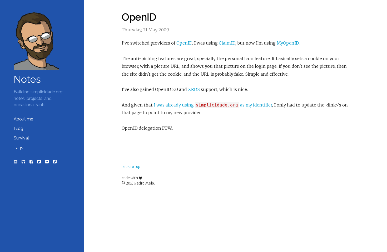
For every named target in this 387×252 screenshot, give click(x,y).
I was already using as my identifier (213, 105)
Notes (27, 79)
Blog (18, 128)
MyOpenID (288, 43)
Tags (18, 147)
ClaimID (227, 43)
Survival (21, 137)
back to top (131, 166)
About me (23, 119)
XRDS (194, 89)
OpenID (184, 43)
